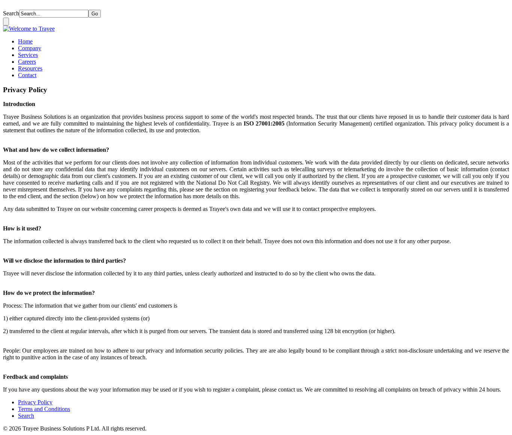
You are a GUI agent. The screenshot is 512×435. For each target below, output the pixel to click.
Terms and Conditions (44, 409)
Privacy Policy (35, 402)
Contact (27, 75)
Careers (27, 61)
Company (29, 48)
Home (25, 41)
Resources (30, 68)
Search (11, 13)
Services (28, 55)
